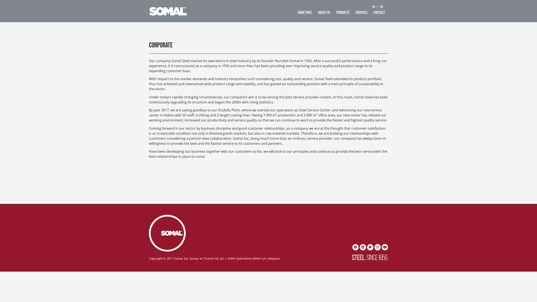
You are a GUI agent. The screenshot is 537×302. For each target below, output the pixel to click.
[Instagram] (377, 247)
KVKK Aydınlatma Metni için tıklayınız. (254, 258)
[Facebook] (355, 247)
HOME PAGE (305, 12)
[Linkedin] (363, 247)
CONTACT (379, 12)
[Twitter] (370, 247)
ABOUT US (324, 12)
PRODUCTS (342, 12)
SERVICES (361, 12)
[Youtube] (385, 247)
